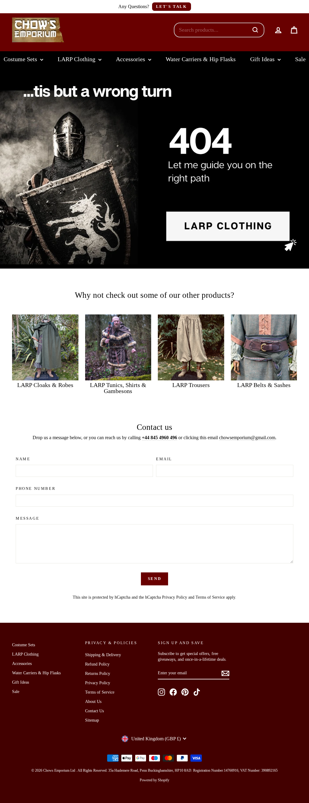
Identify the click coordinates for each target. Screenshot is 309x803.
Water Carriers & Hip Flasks (201, 59)
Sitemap (92, 720)
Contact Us (94, 711)
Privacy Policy (174, 597)
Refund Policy (97, 664)
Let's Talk (171, 6)
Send (154, 578)
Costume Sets (21, 59)
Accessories (131, 59)
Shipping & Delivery (103, 655)
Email (164, 459)
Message (27, 518)
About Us (93, 701)
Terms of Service (210, 597)
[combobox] (212, 30)
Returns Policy (97, 673)
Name (23, 459)
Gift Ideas (263, 59)
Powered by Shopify (154, 780)
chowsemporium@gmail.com (247, 437)
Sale (300, 59)
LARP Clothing (77, 59)
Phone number (36, 488)
